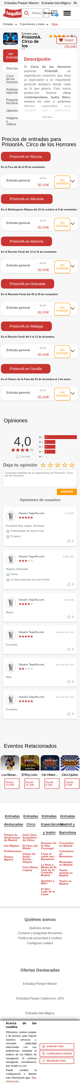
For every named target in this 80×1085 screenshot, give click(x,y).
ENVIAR (67, 492)
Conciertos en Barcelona (66, 854)
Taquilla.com (11, 9)
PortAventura (12, 851)
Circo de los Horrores (12, 79)
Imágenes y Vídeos (12, 121)
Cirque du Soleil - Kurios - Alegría (29, 857)
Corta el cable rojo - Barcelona (48, 856)
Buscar (46, 13)
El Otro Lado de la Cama (48, 892)
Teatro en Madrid (65, 882)
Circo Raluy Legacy (30, 868)
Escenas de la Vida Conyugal (48, 846)
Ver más (39, 177)
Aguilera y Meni (47, 882)
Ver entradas (62, 182)
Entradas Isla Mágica (56, 3)
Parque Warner (8, 858)
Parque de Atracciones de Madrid (12, 837)
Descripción (12, 68)
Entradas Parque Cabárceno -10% (40, 998)
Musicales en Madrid (66, 863)
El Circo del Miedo (30, 847)
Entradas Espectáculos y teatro (52, 824)
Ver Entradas (12, 55)
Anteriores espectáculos (12, 91)
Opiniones (12, 110)
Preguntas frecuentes (12, 101)
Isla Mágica (11, 845)
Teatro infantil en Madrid (66, 873)
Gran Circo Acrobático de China (30, 837)
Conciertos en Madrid (66, 844)
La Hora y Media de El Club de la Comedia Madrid (48, 870)
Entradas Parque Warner (21, 3)
